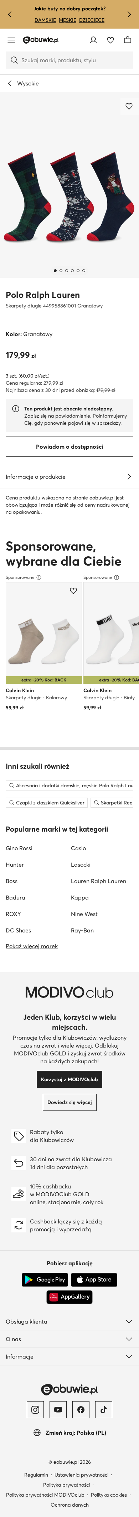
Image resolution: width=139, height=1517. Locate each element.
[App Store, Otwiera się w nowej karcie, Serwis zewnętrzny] (94, 1280)
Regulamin (36, 1475)
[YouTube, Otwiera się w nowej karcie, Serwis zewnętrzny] (58, 1409)
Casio (78, 848)
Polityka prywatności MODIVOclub (45, 1495)
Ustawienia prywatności (81, 1475)
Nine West (84, 913)
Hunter (15, 864)
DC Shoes (18, 930)
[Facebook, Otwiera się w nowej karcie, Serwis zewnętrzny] (80, 1409)
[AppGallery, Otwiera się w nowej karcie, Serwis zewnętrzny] (69, 1297)
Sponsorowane (20, 577)
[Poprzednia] (10, 14)
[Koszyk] (127, 40)
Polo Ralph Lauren (43, 295)
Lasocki (81, 864)
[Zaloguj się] (93, 40)
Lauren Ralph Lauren (98, 881)
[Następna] (129, 14)
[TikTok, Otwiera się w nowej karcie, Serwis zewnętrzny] (103, 1409)
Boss (11, 881)
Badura (15, 897)
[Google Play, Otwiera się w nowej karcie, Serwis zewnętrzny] (45, 1280)
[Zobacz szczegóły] (129, 476)
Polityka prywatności (66, 1485)
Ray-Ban (82, 930)
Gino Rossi (19, 848)
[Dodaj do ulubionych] (129, 106)
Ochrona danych (70, 1505)
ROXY (13, 913)
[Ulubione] (110, 40)
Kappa (80, 897)
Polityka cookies (109, 1495)
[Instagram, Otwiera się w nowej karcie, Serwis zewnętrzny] (35, 1409)
